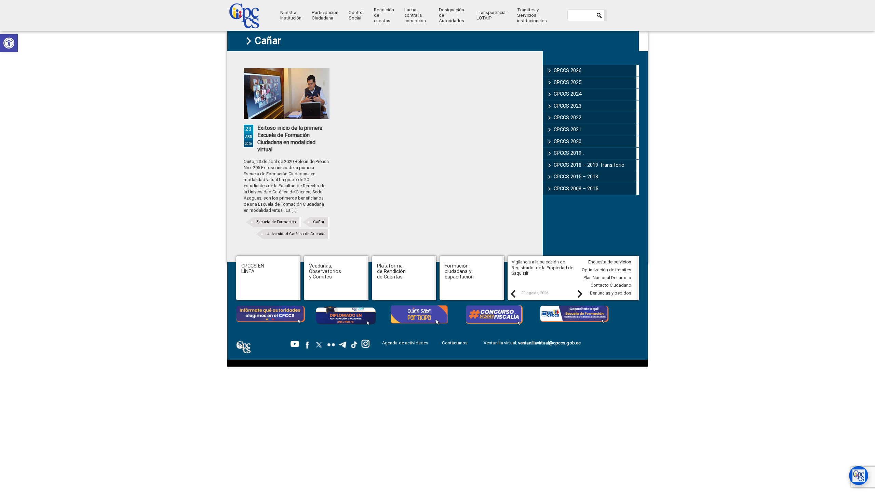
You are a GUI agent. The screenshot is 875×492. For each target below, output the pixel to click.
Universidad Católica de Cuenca (295, 234)
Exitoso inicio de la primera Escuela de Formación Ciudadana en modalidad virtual (289, 138)
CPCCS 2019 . (569, 153)
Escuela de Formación (276, 222)
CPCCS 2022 (567, 117)
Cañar (318, 222)
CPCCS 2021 (567, 129)
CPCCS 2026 (567, 70)
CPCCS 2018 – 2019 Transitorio (589, 165)
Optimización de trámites (606, 269)
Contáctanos (455, 342)
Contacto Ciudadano (611, 285)
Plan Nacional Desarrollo (607, 277)
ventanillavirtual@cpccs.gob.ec (549, 342)
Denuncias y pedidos (610, 293)
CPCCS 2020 (567, 141)
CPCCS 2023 (567, 106)
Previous (513, 293)
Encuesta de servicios (609, 261)
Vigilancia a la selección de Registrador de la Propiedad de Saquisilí (542, 267)
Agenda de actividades (405, 342)
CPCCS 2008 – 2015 (576, 189)
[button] (9, 43)
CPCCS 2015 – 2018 (576, 177)
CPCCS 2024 (567, 94)
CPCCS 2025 (567, 82)
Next (580, 293)
